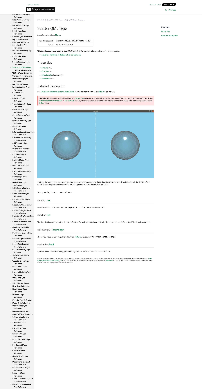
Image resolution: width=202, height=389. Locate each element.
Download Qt (169, 4)
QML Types (58, 20)
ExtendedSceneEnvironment (52, 91)
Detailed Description (169, 35)
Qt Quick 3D (49, 20)
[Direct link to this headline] (53, 63)
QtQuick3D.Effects (71, 20)
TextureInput (58, 229)
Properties (165, 31)
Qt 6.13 (39, 20)
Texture (78, 236)
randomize (45, 78)
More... (58, 35)
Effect (101, 91)
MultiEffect (69, 91)
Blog (159, 4)
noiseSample (46, 74)
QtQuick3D (79, 98)
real (48, 200)
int (48, 215)
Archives (172, 9)
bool (51, 244)
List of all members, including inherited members (61, 54)
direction (45, 71)
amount (44, 67)
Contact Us (152, 4)
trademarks (109, 260)
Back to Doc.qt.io (33, 4)
